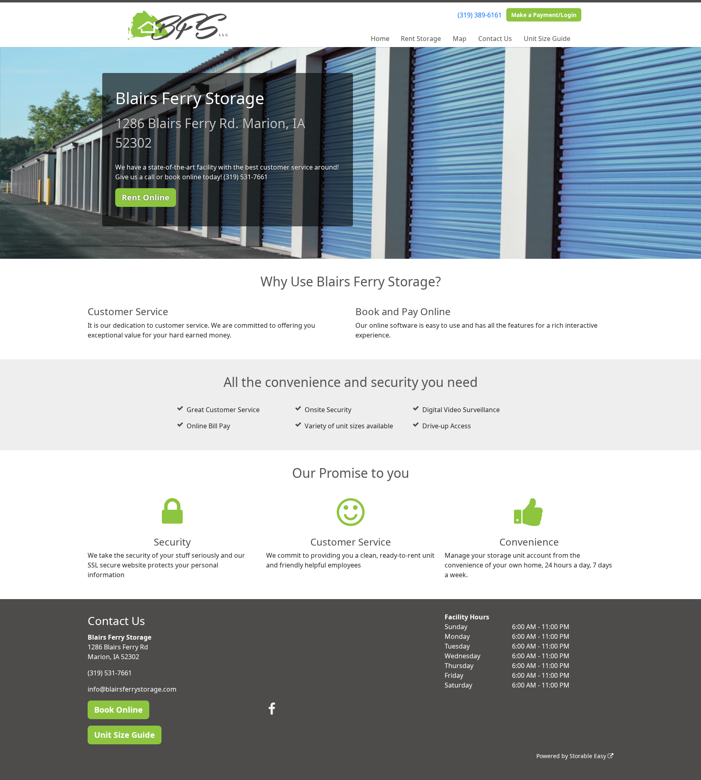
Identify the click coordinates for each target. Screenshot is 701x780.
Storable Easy (589, 756)
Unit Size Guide (547, 38)
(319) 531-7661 (110, 672)
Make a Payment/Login (543, 15)
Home (380, 38)
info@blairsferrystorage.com (132, 689)
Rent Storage (421, 38)
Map (460, 38)
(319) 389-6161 (480, 15)
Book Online (118, 709)
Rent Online (146, 197)
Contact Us (495, 38)
